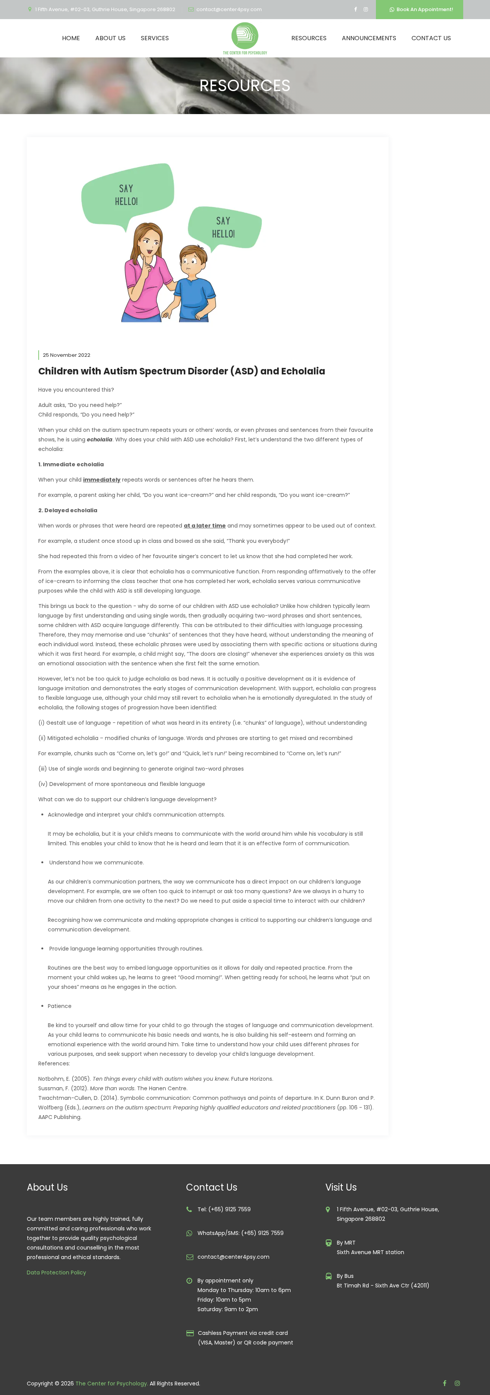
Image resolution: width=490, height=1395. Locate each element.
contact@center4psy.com (229, 9)
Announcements (369, 38)
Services (155, 38)
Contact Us (431, 38)
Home (71, 38)
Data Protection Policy (56, 1272)
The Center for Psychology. (111, 1383)
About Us (110, 38)
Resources (309, 38)
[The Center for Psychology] (245, 38)
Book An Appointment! (423, 9)
